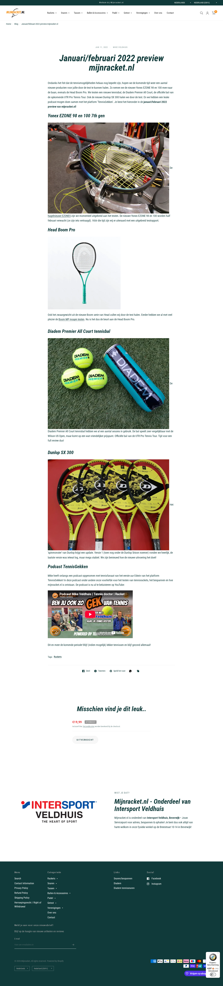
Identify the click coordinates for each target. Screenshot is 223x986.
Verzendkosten (88, 726)
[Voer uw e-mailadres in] (73, 945)
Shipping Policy (21, 897)
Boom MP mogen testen (71, 319)
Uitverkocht (85, 740)
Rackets (50, 13)
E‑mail (17, 939)
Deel (88, 671)
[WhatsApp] (131, 671)
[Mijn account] (207, 13)
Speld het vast (119, 671)
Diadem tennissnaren (124, 888)
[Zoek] (201, 13)
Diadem (117, 883)
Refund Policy (21, 892)
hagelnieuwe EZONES (59, 215)
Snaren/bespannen (123, 878)
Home (8, 24)
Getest (127, 13)
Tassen (77, 13)
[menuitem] (52, 13)
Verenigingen (142, 13)
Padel (114, 13)
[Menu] (218, 954)
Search (17, 878)
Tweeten (101, 671)
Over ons (158, 13)
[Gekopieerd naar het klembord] (139, 671)
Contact (170, 13)
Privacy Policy (21, 888)
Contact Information (24, 883)
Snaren (64, 13)
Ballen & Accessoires (96, 13)
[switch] (213, 974)
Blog (16, 24)
